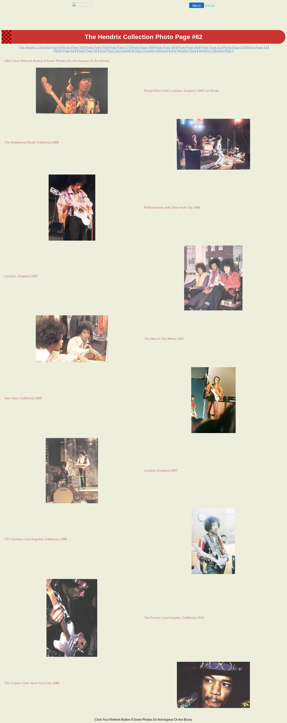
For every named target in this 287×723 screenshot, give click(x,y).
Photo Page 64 (64, 51)
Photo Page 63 (256, 47)
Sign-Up (210, 5)
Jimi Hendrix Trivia (183, 51)
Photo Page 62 (233, 47)
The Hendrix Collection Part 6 (39, 47)
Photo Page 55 (72, 47)
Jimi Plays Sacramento (116, 51)
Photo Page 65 (87, 51)
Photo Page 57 (118, 47)
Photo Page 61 (210, 47)
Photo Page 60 (187, 47)
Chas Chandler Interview (151, 51)
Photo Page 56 (95, 47)
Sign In (196, 5)
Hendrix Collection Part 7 (216, 51)
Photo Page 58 (141, 47)
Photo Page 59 (164, 47)
